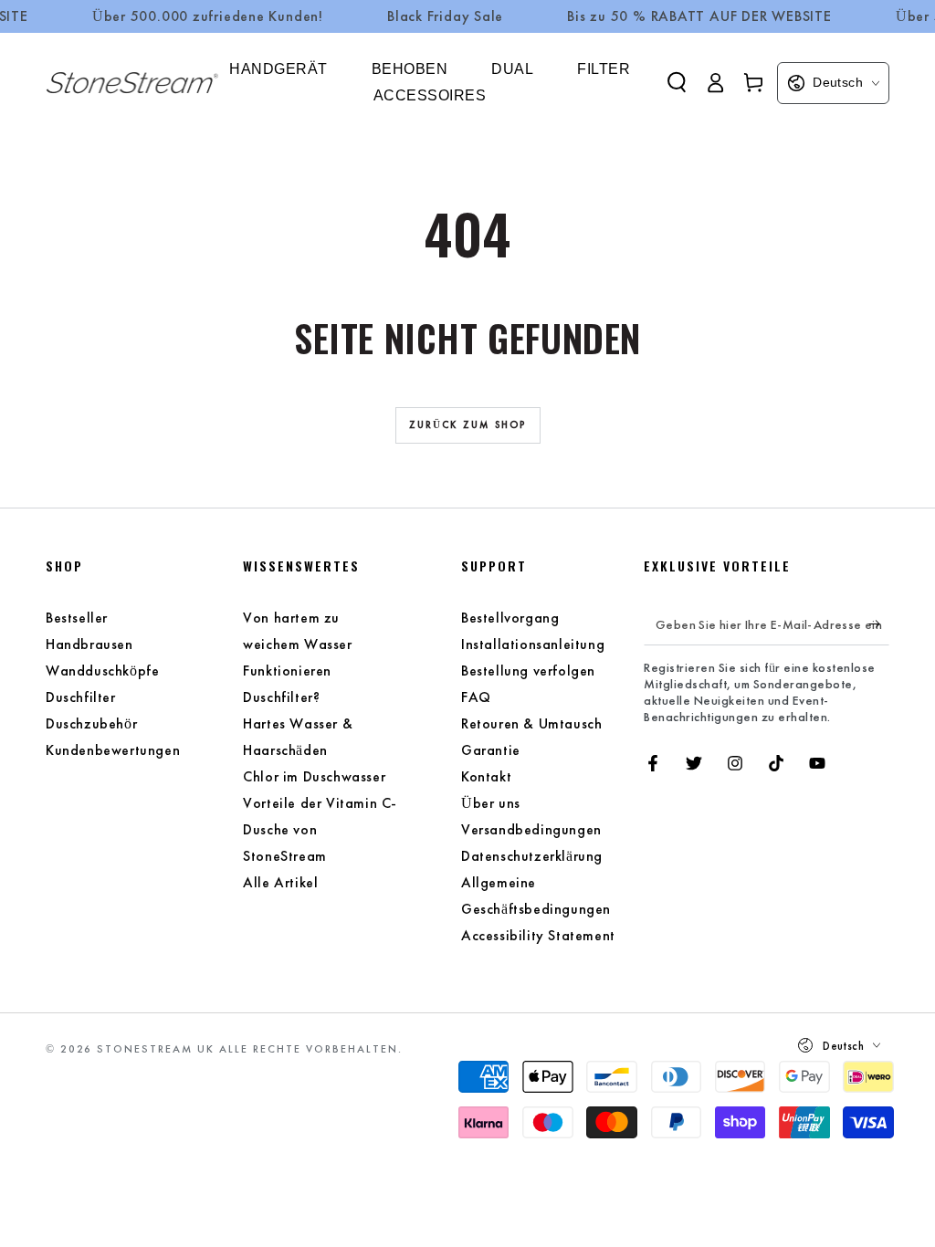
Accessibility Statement (538, 935)
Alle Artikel (280, 882)
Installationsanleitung (532, 644)
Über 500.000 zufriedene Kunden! (207, 16)
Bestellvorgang (510, 617)
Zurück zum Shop (468, 424)
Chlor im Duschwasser (314, 776)
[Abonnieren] (878, 624)
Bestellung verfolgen (528, 670)
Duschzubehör (91, 723)
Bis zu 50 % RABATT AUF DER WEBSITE (699, 16)
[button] (676, 82)
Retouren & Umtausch (531, 723)
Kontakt (486, 776)
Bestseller (77, 617)
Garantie (490, 750)
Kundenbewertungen (113, 750)
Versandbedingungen (531, 829)
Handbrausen (89, 644)
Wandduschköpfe (102, 670)
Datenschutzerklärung (532, 855)
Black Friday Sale (445, 16)
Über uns (490, 802)
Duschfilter (81, 697)
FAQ (476, 697)
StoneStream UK (156, 1049)
